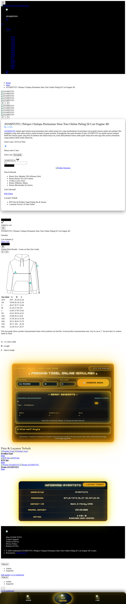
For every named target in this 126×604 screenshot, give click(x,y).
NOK (13, 52)
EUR (13, 39)
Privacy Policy (11, 544)
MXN (13, 66)
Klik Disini (8, 194)
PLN (13, 57)
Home (8, 29)
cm (7, 252)
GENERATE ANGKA (93, 383)
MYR (13, 61)
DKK (13, 55)
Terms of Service (12, 542)
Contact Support (12, 539)
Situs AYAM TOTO (14, 537)
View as (5, 577)
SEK (13, 50)
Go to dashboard (17, 575)
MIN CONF (64, 380)
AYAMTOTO (12, 16)
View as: (5, 564)
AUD (13, 46)
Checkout (5, 244)
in (2, 252)
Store (8, 85)
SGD (13, 63)
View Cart (5, 242)
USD (13, 37)
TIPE (44, 380)
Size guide (17, 155)
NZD (13, 48)
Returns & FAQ (12, 546)
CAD (13, 41)
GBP (13, 44)
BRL (13, 68)
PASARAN (22, 380)
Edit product (6, 575)
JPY (12, 59)
